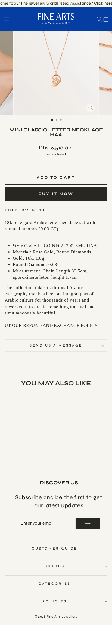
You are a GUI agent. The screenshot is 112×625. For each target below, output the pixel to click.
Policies (54, 601)
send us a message (56, 345)
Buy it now (56, 194)
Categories (55, 583)
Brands (55, 566)
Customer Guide (55, 548)
